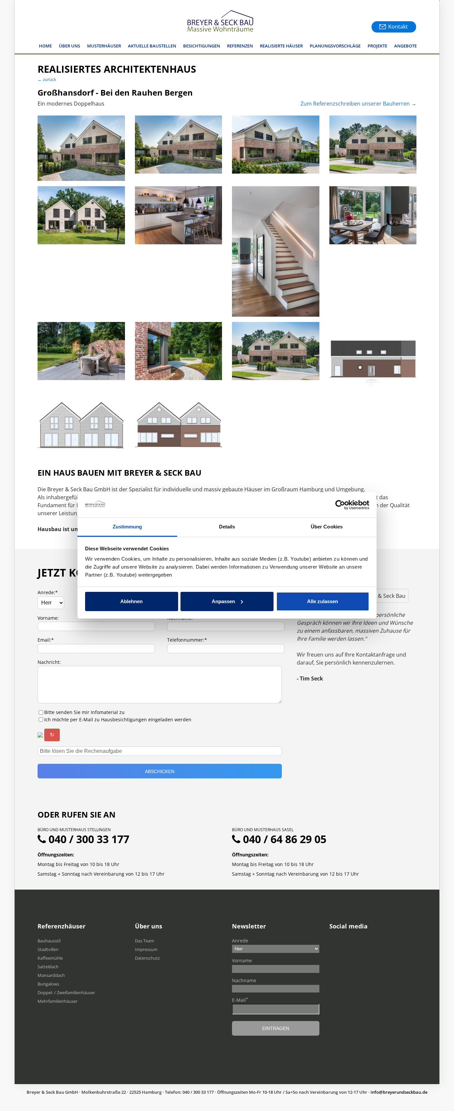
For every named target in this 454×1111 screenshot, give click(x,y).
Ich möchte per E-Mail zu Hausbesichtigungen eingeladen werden (117, 719)
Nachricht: (49, 662)
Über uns (69, 46)
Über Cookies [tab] (327, 526)
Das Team (144, 941)
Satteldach (48, 967)
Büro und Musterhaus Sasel (262, 830)
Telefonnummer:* (187, 640)
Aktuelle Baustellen (152, 46)
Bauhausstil (49, 941)
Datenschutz (147, 958)
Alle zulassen (322, 601)
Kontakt (398, 26)
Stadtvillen (48, 949)
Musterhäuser (104, 46)
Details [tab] (227, 526)
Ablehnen (131, 601)
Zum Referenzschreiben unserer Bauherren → (358, 103)
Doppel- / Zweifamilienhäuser (66, 992)
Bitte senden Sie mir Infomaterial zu (84, 712)
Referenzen (240, 46)
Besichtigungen (201, 46)
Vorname (242, 960)
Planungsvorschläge (335, 46)
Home (45, 46)
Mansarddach (51, 975)
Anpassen (223, 601)
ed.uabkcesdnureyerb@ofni (399, 1092)
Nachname (244, 980)
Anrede (240, 940)
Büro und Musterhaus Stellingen (74, 830)
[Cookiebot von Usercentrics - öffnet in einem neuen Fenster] (340, 505)
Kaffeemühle (50, 958)
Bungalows (48, 984)
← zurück (47, 79)
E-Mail (240, 999)
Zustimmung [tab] (127, 526)
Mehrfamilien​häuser (57, 1001)
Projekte (377, 46)
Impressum (146, 949)
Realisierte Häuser (281, 46)
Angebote (405, 46)
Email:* (46, 640)
